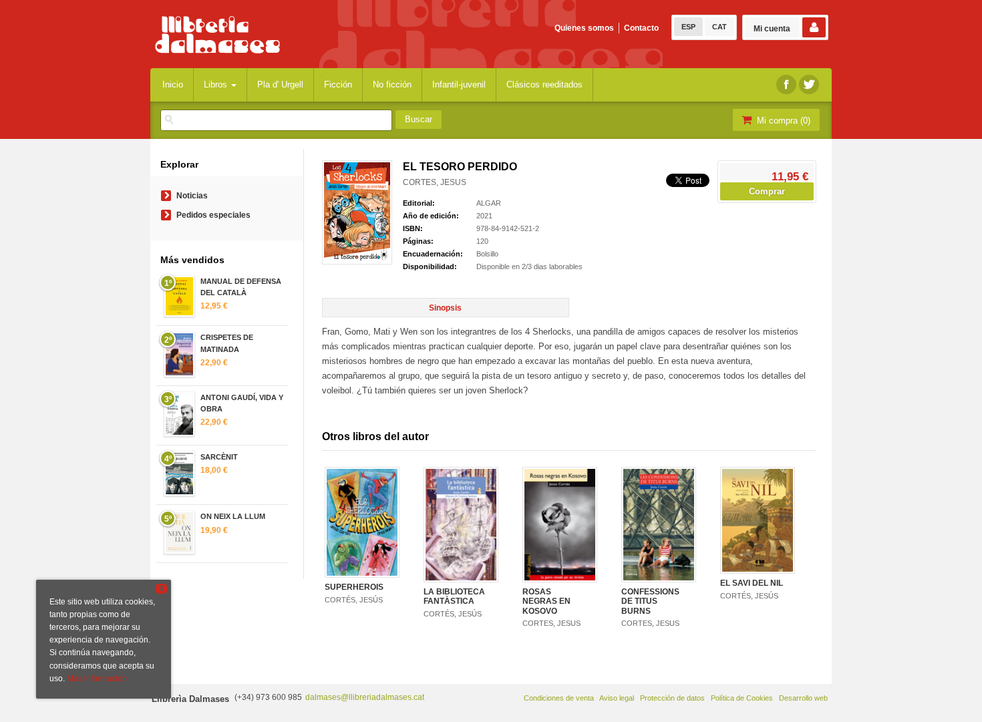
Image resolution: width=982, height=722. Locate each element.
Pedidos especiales (213, 215)
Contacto (641, 28)
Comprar (767, 191)
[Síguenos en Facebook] (786, 84)
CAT (719, 27)
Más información (97, 678)
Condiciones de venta (559, 698)
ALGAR (488, 203)
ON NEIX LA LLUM (232, 516)
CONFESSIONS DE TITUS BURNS (650, 601)
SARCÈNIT (219, 457)
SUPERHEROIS (354, 587)
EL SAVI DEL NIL (751, 583)
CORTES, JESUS (434, 182)
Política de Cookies (742, 698)
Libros (217, 84)
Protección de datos (672, 698)
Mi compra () (782, 121)
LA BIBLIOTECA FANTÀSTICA (454, 596)
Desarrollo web (803, 698)
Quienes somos (584, 28)
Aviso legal (616, 698)
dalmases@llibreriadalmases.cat (364, 697)
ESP (688, 27)
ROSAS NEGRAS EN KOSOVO (546, 601)
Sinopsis (445, 308)
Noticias (192, 195)
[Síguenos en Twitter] (809, 84)
